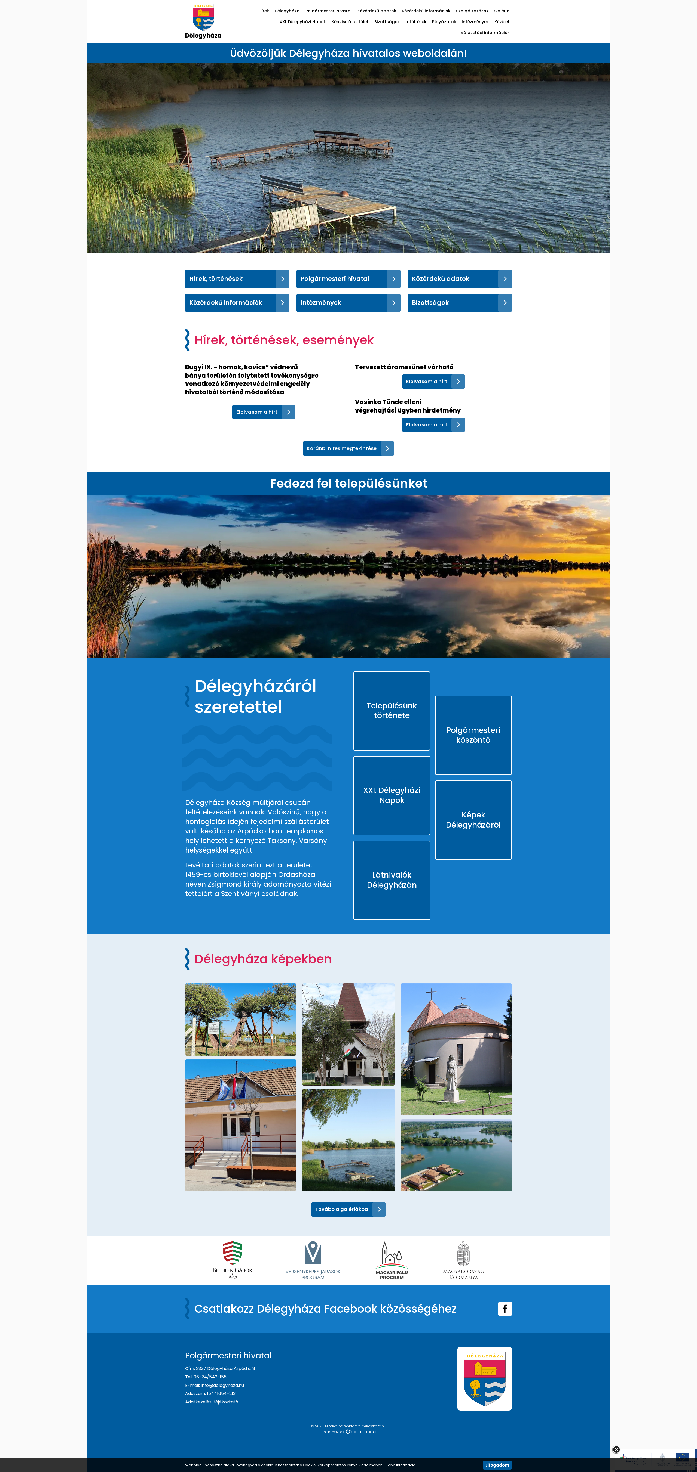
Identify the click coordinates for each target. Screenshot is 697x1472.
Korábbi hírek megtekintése (342, 448)
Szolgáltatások (472, 11)
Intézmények (475, 21)
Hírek (264, 11)
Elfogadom (497, 1465)
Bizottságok (387, 21)
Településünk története (392, 711)
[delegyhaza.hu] (203, 7)
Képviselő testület (350, 21)
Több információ (400, 1465)
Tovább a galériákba (341, 1209)
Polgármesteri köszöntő (473, 735)
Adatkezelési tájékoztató (211, 1402)
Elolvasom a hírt (256, 411)
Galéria (502, 11)
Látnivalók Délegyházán (392, 880)
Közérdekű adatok (376, 11)
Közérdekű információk (426, 11)
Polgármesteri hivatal (328, 11)
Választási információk (485, 32)
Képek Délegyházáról (473, 820)
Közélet (502, 21)
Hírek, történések (216, 279)
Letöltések (415, 21)
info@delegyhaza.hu (222, 1385)
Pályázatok (444, 21)
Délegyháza (287, 11)
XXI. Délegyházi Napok (303, 21)
